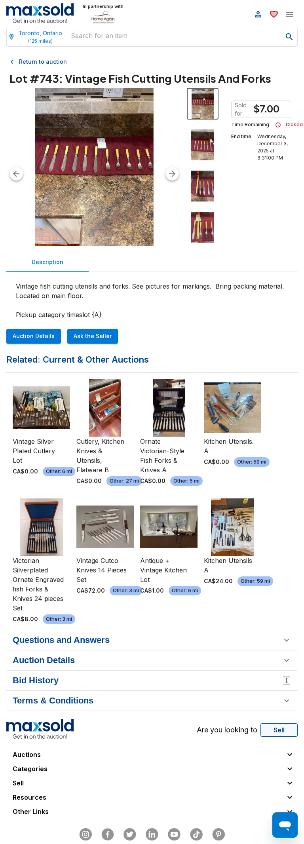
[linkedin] (152, 834)
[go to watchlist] (274, 14)
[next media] (172, 174)
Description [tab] (47, 262)
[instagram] (85, 834)
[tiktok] (196, 834)
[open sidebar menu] (290, 14)
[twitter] (129, 834)
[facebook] (107, 834)
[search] (289, 37)
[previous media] (16, 174)
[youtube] (174, 834)
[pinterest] (218, 834)
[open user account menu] (258, 14)
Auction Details (34, 336)
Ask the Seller (93, 336)
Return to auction (43, 61)
